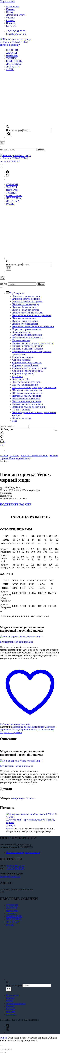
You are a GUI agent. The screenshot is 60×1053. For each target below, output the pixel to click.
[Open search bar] (7, 127)
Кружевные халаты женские (27, 334)
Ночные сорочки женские (26, 398)
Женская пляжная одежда (25, 304)
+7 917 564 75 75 (15, 865)
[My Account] (1, 433)
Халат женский (20, 379)
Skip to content (7, 1)
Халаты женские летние (25, 384)
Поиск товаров (14, 130)
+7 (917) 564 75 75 (15, 31)
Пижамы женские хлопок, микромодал (32, 343)
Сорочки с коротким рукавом (27, 371)
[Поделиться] (4, 1049)
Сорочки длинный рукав (25, 365)
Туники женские (21, 409)
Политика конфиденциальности (23, 852)
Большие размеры (21, 418)
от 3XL (10, 69)
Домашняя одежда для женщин (28, 407)
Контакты (11, 26)
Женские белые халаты (24, 307)
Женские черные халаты (25, 323)
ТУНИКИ (11, 58)
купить (10, 828)
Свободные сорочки (23, 357)
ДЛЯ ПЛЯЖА (13, 64)
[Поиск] (8, 134)
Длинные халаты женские (26, 298)
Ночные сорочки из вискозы (27, 337)
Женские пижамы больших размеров (31, 315)
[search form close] (1, 153)
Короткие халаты (21, 332)
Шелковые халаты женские (26, 395)
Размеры (10, 20)
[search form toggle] (2, 143)
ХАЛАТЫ (11, 52)
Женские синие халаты (24, 318)
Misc (14, 420)
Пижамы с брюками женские (27, 346)
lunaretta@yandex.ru (16, 34)
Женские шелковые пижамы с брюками (33, 326)
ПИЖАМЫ (12, 55)
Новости (10, 23)
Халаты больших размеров (26, 382)
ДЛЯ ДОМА (12, 66)
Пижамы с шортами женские (27, 348)
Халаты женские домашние (26, 401)
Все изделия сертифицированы (16, 642)
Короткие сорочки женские (26, 329)
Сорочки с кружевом (23, 373)
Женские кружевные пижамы (27, 312)
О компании (12, 6)
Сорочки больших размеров (27, 362)
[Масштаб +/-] (10, 1049)
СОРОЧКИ (12, 50)
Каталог (10, 9)
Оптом (9, 12)
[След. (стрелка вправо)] (4, 1052)
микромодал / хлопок (23, 798)
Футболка (17, 376)
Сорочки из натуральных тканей (29, 368)
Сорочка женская (21, 359)
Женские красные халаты (25, 310)
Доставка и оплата (16, 15)
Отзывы (10, 17)
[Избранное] (1, 437)
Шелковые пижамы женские (27, 390)
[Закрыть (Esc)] (1, 1049)
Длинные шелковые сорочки (27, 301)
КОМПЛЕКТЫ (14, 61)
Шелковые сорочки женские (27, 393)
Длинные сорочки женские (26, 296)
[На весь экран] (7, 1049)
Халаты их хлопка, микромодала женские (34, 387)
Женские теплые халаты (25, 321)
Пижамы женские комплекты (27, 404)
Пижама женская (21, 340)
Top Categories (16, 293)
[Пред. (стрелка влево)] (1, 1052)
